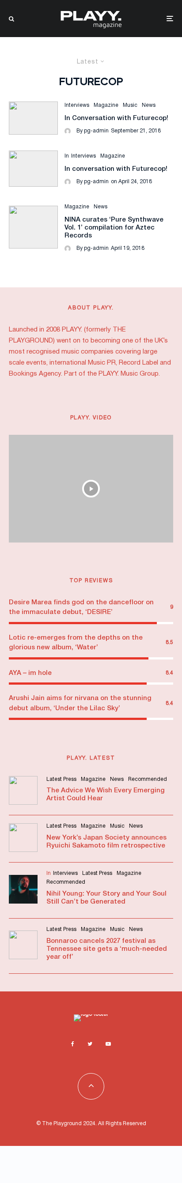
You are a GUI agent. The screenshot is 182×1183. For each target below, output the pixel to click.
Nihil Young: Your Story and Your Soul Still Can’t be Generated (106, 898)
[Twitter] (90, 1044)
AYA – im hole (30, 673)
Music (130, 105)
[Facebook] (72, 1044)
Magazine (106, 105)
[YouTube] (108, 1044)
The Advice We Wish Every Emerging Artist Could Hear (105, 794)
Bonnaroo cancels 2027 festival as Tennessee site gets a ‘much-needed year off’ (106, 949)
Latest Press (61, 779)
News (148, 105)
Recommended (147, 779)
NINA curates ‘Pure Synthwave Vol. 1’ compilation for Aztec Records (113, 228)
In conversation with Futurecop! (115, 169)
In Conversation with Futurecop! (116, 118)
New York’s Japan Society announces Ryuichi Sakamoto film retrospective (106, 842)
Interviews (76, 105)
